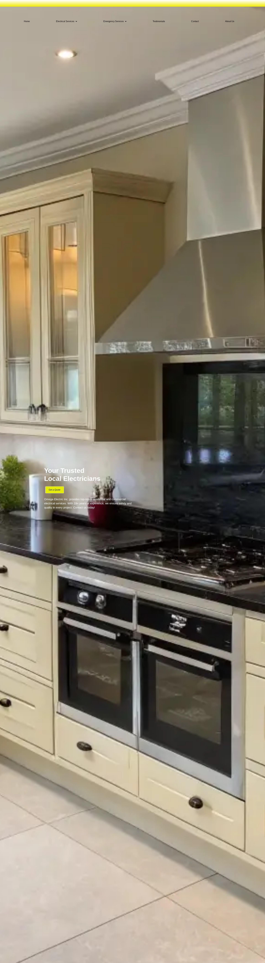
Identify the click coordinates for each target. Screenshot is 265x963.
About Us (229, 21)
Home (27, 21)
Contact (195, 21)
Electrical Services (65, 21)
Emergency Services (113, 21)
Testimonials (159, 21)
